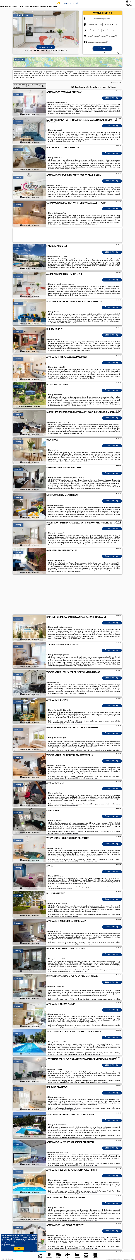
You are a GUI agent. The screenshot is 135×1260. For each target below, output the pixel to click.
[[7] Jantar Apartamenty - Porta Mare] (29, 285)
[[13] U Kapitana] (29, 451)
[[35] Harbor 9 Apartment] (29, 1098)
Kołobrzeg (17, 94)
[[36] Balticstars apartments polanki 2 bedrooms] (29, 1125)
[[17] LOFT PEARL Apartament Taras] (29, 561)
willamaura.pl (67, 3)
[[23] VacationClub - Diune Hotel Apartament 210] (29, 766)
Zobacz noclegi (112, 98)
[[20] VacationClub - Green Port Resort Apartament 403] (29, 683)
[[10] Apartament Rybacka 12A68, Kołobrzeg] (29, 368)
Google (34, 1235)
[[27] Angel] (29, 877)
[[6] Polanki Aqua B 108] (29, 257)
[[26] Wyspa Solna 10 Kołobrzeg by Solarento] (29, 849)
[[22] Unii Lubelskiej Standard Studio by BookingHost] (29, 738)
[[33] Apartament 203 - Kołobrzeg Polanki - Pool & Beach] (29, 1042)
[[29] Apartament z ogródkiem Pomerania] (29, 932)
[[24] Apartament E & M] (29, 794)
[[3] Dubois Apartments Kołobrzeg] (29, 158)
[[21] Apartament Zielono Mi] (29, 711)
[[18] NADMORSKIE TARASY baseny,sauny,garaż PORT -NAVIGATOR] (29, 628)
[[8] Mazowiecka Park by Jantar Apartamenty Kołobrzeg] (29, 312)
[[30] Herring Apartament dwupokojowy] (29, 960)
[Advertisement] (67, 594)
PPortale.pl (10, 1259)
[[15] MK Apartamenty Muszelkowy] (29, 506)
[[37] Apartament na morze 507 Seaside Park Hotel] (29, 1153)
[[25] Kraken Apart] (29, 821)
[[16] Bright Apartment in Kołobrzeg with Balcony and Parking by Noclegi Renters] (29, 534)
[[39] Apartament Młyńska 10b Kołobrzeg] (29, 1208)
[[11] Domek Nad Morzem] (29, 395)
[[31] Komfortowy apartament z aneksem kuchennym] (29, 987)
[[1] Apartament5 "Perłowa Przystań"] (29, 103)
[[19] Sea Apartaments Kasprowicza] (29, 655)
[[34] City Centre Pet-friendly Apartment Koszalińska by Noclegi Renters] (29, 1070)
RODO (13, 1245)
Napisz (132, 1259)
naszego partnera (76, 723)
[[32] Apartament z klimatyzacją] (29, 1015)
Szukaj (102, 48)
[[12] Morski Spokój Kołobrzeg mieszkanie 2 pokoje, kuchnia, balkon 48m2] (29, 423)
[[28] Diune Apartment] (29, 904)
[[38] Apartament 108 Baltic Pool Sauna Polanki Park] (29, 1181)
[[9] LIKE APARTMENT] (29, 340)
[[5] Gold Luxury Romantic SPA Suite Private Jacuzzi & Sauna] (29, 214)
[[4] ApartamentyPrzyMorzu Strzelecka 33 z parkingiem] (29, 186)
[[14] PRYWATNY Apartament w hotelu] (29, 478)
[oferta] (21, 114)
